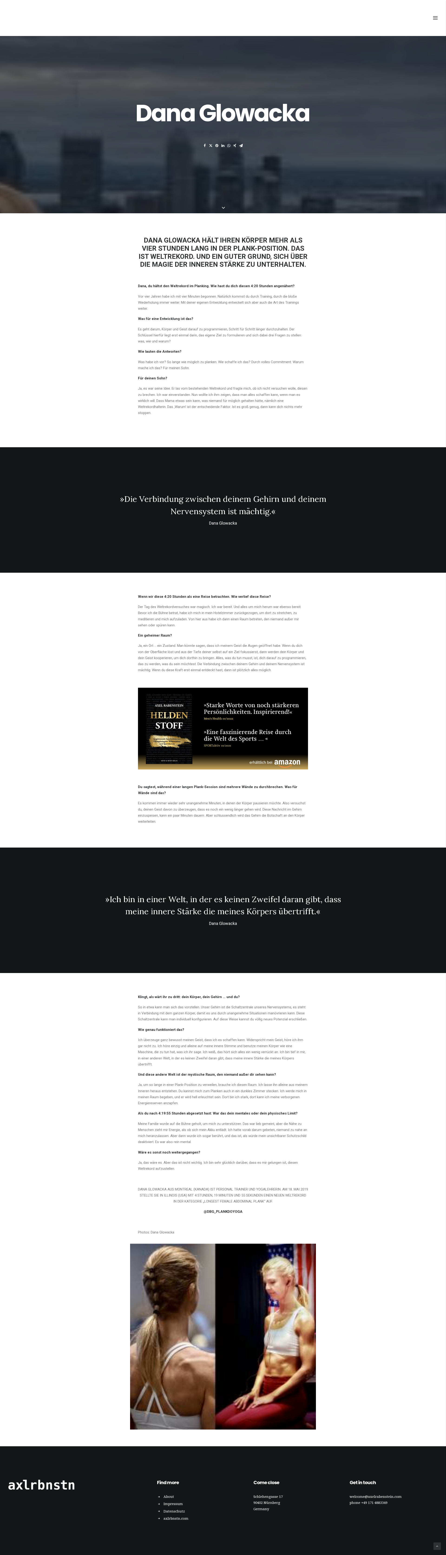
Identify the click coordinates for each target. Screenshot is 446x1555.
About (169, 1497)
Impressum (173, 1504)
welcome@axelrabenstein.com (376, 1497)
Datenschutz (174, 1511)
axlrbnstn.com (176, 1518)
